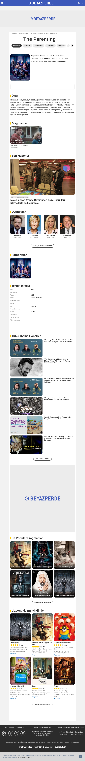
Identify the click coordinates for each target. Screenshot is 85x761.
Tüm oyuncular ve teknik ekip (42, 246)
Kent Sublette (63, 58)
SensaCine (79, 732)
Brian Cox (43, 61)
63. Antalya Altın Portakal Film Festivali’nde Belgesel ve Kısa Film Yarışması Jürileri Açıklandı (59, 380)
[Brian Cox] (17, 224)
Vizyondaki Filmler (23, 33)
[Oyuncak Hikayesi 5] (20, 671)
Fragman (13, 653)
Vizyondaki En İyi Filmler (42, 704)
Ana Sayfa (14, 33)
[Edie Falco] (34, 224)
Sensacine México (76, 735)
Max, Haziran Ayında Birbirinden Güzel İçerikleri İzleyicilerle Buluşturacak (37, 201)
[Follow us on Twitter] (17, 733)
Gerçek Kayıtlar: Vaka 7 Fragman (21, 595)
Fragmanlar (19, 123)
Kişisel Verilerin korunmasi (55, 742)
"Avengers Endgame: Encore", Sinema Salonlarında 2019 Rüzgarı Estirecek (57, 398)
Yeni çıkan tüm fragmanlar (42, 602)
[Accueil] (40, 3)
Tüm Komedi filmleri (42, 33)
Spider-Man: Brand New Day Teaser (21, 567)
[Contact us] (23, 733)
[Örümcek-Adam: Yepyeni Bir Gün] (42, 627)
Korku (62, 56)
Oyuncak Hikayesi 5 (17, 686)
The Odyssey (14, 642)
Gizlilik (67, 742)
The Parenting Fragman (19, 145)
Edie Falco (52, 61)
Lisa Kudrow (61, 61)
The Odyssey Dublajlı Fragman (64, 595)
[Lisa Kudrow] (51, 224)
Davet (34, 686)
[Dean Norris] (67, 224)
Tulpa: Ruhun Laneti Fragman (42, 567)
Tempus (56, 686)
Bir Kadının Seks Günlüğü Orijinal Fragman (64, 567)
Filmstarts (69, 732)
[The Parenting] (20, 67)
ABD (32, 289)
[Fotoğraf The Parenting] (20, 268)
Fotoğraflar (19, 254)
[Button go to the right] (72, 45)
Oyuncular (19, 211)
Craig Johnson (44, 58)
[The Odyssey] (20, 627)
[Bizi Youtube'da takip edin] (5, 733)
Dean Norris (67, 236)
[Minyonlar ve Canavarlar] (64, 627)
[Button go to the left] (68, 45)
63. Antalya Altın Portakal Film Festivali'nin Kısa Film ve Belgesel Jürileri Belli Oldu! (59, 340)
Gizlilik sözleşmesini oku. (25, 757)
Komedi (56, 56)
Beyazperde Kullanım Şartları (36, 742)
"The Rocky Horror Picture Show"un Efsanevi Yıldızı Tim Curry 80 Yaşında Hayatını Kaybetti (57, 361)
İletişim (23, 742)
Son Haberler (20, 155)
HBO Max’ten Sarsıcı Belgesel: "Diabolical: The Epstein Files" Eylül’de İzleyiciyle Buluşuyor (58, 438)
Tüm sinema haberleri (42, 459)
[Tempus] (64, 671)
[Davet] (42, 671)
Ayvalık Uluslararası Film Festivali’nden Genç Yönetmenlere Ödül (57, 418)
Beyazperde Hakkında (12, 742)
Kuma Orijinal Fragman (42, 595)
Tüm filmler (33, 33)
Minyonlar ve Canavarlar (62, 642)
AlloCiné (62, 732)
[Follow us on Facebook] (11, 733)
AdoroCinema (64, 735)
